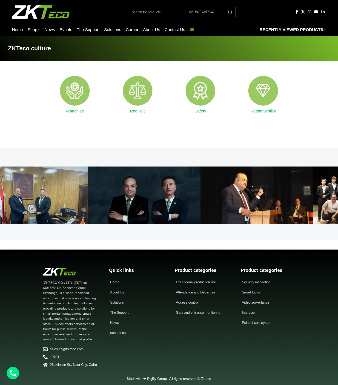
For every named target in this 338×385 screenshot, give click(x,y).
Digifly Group (157, 379)
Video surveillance (255, 302)
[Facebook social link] (297, 11)
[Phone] (13, 373)
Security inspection (256, 282)
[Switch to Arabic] (192, 29)
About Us (117, 292)
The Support (119, 312)
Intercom (248, 312)
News (114, 323)
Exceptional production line (196, 282)
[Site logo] (40, 12)
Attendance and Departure (195, 292)
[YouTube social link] (316, 11)
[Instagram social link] (309, 11)
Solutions (117, 302)
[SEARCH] (230, 12)
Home (114, 282)
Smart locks (251, 292)
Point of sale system (257, 323)
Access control (187, 302)
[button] (5, 195)
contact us (118, 333)
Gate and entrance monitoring (198, 312)
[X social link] (303, 11)
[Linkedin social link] (323, 11)
